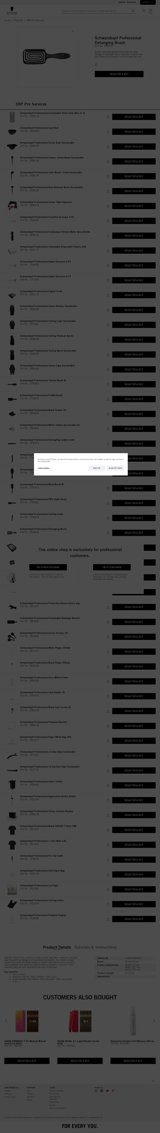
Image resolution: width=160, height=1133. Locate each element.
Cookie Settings (43, 468)
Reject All (96, 468)
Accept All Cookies (115, 468)
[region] (81, 464)
